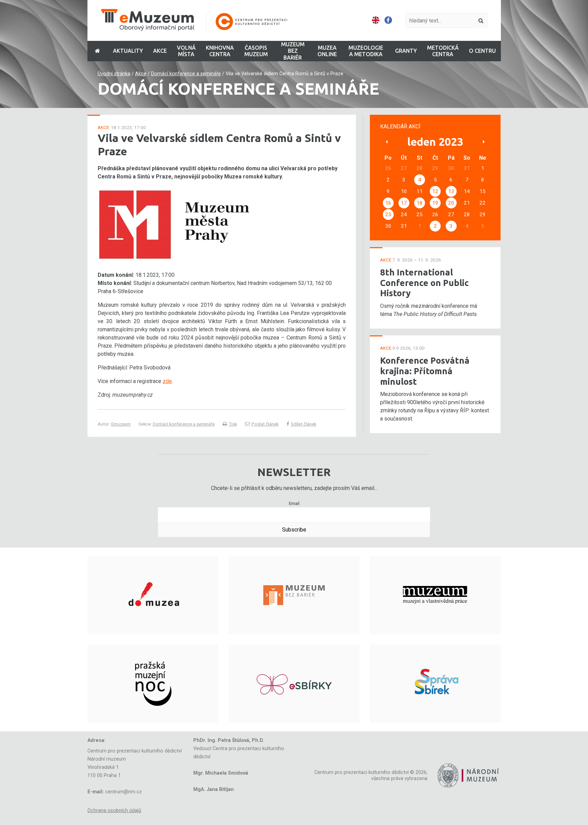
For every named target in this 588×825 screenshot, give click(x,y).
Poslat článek (265, 424)
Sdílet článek (303, 424)
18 (419, 203)
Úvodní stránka (114, 74)
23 (388, 214)
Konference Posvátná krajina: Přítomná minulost (425, 370)
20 (451, 203)
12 (435, 191)
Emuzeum (121, 424)
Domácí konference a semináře (186, 74)
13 (451, 191)
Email (294, 503)
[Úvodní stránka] (198, 20)
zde (167, 381)
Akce (140, 74)
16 (388, 203)
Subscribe (294, 529)
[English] (375, 20)
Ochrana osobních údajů (114, 810)
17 (404, 203)
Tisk (233, 424)
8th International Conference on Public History (424, 282)
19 (435, 203)
